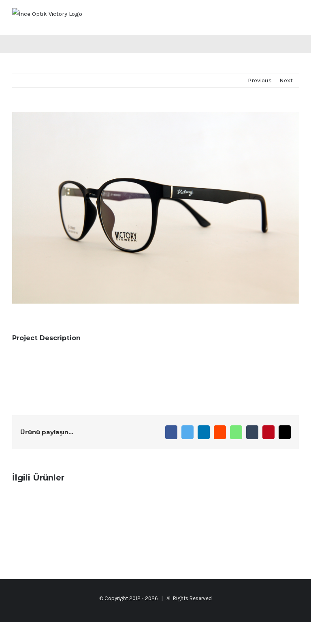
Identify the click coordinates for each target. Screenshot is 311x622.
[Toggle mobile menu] (295, 16)
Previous (260, 80)
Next (286, 80)
